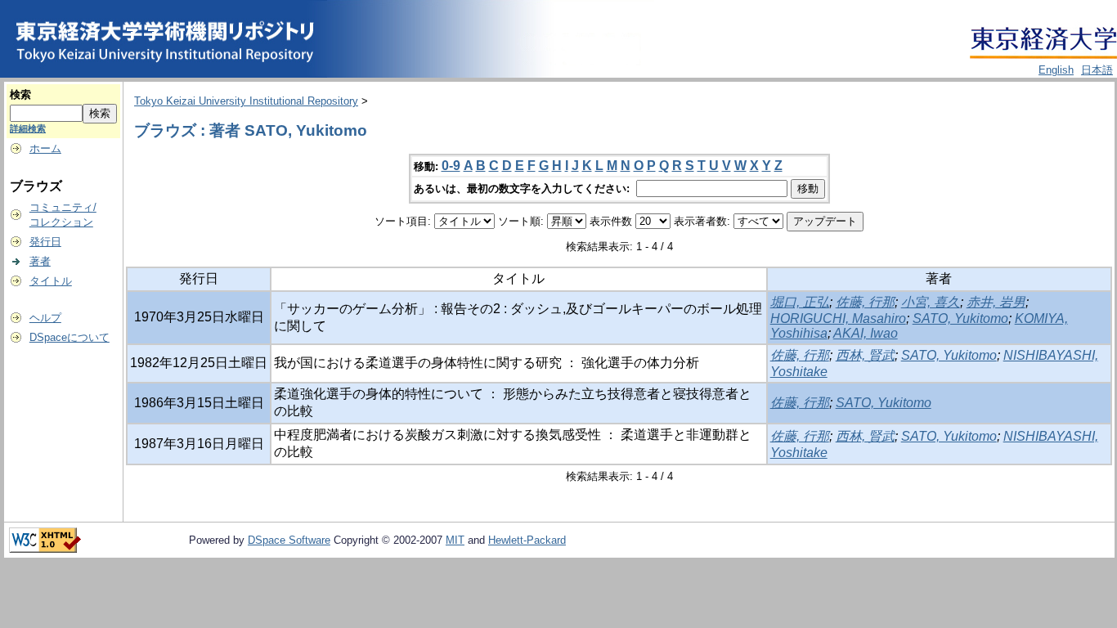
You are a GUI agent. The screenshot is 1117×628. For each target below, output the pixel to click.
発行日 (45, 242)
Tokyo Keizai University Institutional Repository (246, 101)
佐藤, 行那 (865, 302)
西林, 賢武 (865, 355)
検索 (20, 94)
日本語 (1097, 70)
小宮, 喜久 (930, 302)
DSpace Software (289, 540)
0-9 (451, 166)
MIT (455, 540)
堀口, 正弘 (799, 302)
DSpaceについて (69, 337)
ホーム (45, 148)
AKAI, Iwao (865, 333)
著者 (40, 261)
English (1056, 70)
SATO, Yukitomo (960, 318)
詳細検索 (28, 128)
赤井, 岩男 (996, 302)
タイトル (50, 281)
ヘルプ (45, 318)
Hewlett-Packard (527, 540)
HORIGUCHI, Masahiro (838, 318)
